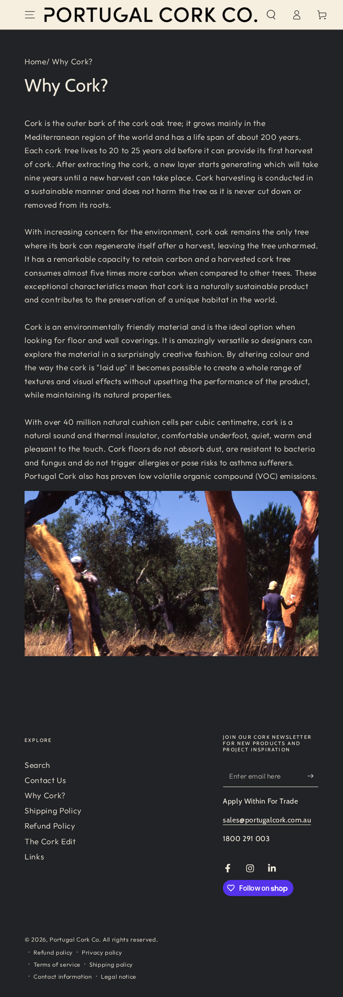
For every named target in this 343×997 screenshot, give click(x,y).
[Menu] (30, 14)
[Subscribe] (312, 776)
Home (35, 61)
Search (37, 765)
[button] (271, 14)
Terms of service (56, 964)
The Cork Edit (50, 841)
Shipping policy (111, 964)
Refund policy (53, 952)
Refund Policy (50, 826)
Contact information (62, 976)
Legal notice (118, 976)
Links (34, 856)
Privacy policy (102, 952)
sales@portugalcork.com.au (267, 820)
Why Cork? (45, 795)
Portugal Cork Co (74, 939)
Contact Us (45, 780)
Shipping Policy (53, 810)
